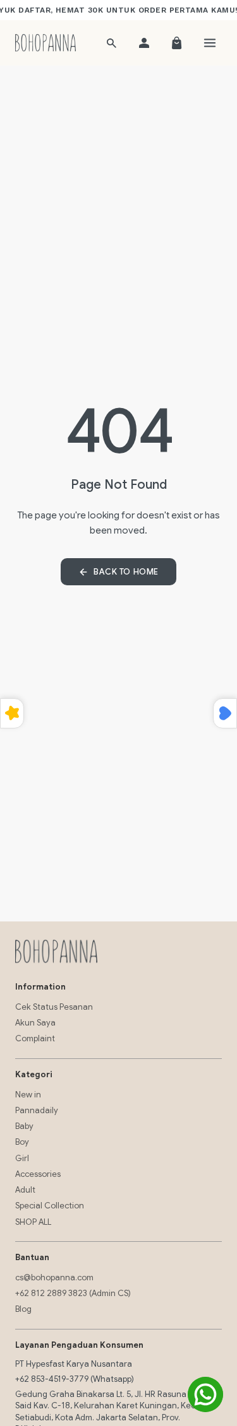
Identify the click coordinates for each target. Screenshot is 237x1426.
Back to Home (126, 571)
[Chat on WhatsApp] (205, 1394)
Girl (22, 1158)
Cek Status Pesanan (54, 1007)
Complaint (35, 1038)
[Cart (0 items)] (177, 43)
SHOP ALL (33, 1222)
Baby (24, 1126)
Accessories (38, 1174)
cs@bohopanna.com (54, 1277)
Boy (22, 1142)
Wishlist (225, 713)
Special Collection (49, 1205)
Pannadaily (36, 1110)
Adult (25, 1189)
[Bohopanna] (45, 43)
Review (12, 713)
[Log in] (144, 43)
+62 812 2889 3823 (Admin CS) (73, 1293)
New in (28, 1094)
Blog (23, 1309)
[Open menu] (210, 43)
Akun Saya (35, 1022)
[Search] (111, 43)
